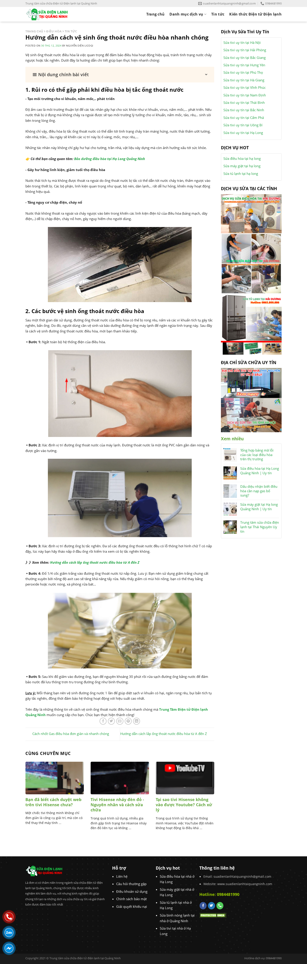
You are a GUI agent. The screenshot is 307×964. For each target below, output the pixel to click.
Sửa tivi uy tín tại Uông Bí (243, 125)
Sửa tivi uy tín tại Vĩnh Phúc (244, 87)
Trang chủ (155, 14)
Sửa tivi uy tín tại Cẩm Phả (243, 117)
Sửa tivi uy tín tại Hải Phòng (244, 50)
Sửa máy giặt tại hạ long (241, 166)
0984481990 (228, 894)
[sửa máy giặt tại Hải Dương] (251, 263)
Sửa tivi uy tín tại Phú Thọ (243, 72)
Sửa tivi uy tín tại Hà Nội (242, 42)
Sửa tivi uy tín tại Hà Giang (243, 80)
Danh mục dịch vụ (186, 14)
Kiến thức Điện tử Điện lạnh (255, 14)
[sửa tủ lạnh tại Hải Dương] (251, 324)
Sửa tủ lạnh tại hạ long (240, 173)
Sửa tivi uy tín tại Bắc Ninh (243, 110)
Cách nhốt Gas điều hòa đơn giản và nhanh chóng (70, 734)
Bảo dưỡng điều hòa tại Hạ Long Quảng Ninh (109, 158)
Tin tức (217, 14)
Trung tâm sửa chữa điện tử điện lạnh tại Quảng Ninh (85, 958)
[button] (120, 74)
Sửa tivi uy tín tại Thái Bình (244, 102)
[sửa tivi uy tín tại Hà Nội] (251, 414)
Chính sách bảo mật (131, 899)
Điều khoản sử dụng (131, 891)
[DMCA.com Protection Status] (212, 915)
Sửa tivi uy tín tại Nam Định (244, 95)
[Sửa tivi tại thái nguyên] (251, 382)
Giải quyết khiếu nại (131, 906)
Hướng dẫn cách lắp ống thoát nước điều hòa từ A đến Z (94, 562)
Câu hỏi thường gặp (131, 884)
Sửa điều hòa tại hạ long (242, 158)
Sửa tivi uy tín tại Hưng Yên (244, 65)
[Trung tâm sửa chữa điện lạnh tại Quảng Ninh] (50, 14)
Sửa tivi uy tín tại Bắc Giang (244, 57)
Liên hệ (121, 876)
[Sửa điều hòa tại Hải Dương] (251, 213)
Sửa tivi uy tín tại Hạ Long (243, 132)
